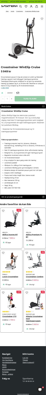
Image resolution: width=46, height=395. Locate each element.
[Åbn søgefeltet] (20, 6)
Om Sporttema (7, 360)
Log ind (25, 358)
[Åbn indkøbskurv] (36, 6)
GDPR (4, 367)
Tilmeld (25, 360)
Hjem (7, 11)
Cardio (12, 11)
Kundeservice (7, 358)
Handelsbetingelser (9, 362)
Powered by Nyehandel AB (23, 394)
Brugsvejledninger (8, 369)
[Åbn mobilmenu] (42, 6)
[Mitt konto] (31, 6)
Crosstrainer (19, 11)
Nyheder (5, 372)
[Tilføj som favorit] (26, 6)
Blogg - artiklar (7, 374)
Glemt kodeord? (28, 362)
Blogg (4, 365)
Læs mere (5, 88)
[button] (42, 19)
